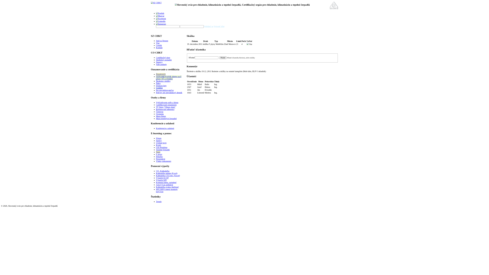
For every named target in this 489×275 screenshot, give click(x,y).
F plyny (159, 154)
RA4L (158, 145)
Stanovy (159, 62)
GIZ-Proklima (161, 147)
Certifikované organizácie (166, 105)
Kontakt (159, 48)
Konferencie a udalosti (165, 128)
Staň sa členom (162, 41)
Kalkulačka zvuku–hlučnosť (167, 187)
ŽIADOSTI (161, 74)
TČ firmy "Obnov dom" (165, 107)
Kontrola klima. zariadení (166, 182)
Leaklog (159, 88)
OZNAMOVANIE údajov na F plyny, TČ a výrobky (168, 77)
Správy (159, 141)
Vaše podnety (161, 64)
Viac (158, 43)
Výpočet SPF (161, 180)
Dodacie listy (161, 86)
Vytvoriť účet (219, 26)
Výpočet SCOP (162, 178)
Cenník (159, 45)
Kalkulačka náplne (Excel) (166, 173)
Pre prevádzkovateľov (165, 90)
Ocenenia (160, 114)
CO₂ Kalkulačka (162, 171)
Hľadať (192, 58)
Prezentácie (160, 159)
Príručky (159, 157)
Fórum (158, 138)
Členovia (159, 112)
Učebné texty (161, 143)
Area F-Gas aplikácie (164, 185)
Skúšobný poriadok (164, 60)
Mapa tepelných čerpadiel (166, 119)
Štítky (158, 83)
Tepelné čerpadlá (163, 150)
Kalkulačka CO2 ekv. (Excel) (168, 176)
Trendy (159, 202)
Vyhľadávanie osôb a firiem (167, 102)
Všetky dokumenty (163, 161)
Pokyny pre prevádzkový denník (169, 93)
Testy (158, 152)
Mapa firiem (161, 116)
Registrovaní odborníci (165, 109)
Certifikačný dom (163, 58)
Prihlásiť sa (208, 26)
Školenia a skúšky (163, 81)
